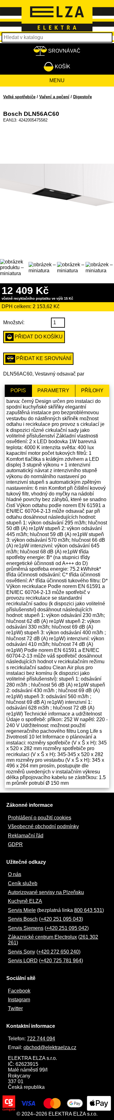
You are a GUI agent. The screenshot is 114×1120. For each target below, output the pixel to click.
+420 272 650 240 (58, 951)
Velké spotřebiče (19, 96)
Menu (57, 80)
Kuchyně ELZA (25, 901)
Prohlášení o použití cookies (39, 817)
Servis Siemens (25, 928)
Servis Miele (22, 910)
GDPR (15, 844)
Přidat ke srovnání (43, 358)
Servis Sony (21, 951)
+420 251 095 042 (66, 928)
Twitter (15, 1008)
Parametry (53, 390)
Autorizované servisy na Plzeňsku (46, 892)
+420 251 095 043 (61, 919)
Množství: (13, 322)
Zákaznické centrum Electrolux (42, 937)
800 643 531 (88, 910)
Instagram (19, 999)
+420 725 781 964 (61, 960)
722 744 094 (41, 1038)
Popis (18, 390)
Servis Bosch (23, 919)
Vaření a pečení (54, 96)
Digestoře (82, 96)
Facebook (19, 990)
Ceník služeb (22, 883)
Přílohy (92, 390)
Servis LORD (23, 960)
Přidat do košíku (39, 336)
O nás (14, 874)
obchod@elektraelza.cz (49, 1047)
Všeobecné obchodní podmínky (43, 826)
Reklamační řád (25, 835)
